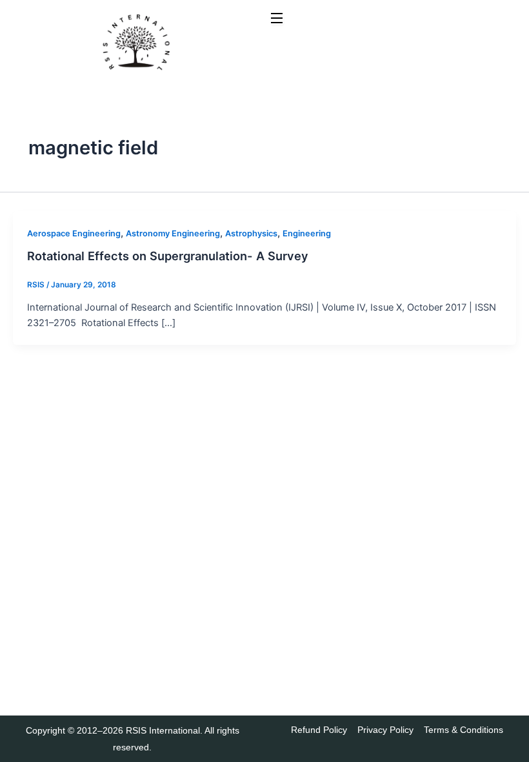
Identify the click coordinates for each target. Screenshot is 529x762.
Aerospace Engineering (74, 233)
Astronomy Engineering (173, 233)
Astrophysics (251, 233)
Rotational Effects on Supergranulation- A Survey (167, 256)
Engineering (307, 233)
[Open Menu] (277, 19)
